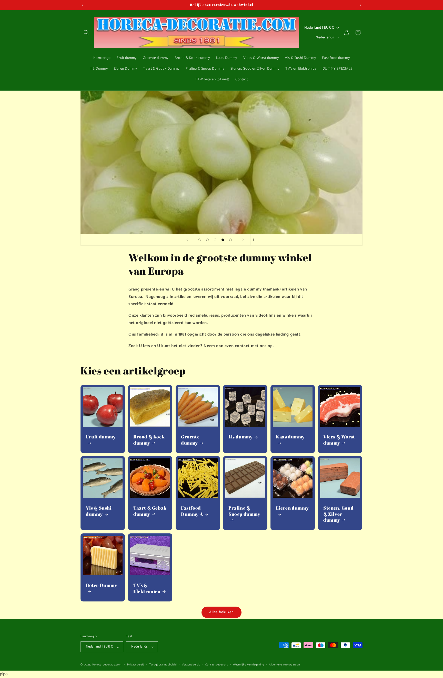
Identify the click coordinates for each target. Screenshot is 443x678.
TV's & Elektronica (146, 588)
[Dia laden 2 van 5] (207, 240)
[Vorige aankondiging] (82, 5)
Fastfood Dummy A (192, 511)
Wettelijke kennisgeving (248, 665)
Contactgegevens (216, 665)
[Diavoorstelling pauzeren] (255, 239)
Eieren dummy (292, 508)
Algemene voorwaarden (284, 665)
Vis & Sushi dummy (99, 511)
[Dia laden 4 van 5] (223, 240)
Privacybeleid (135, 665)
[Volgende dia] (243, 239)
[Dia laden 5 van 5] (230, 240)
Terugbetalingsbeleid (163, 665)
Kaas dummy (290, 437)
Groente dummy (190, 440)
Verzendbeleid (191, 665)
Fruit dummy (101, 437)
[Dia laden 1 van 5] (200, 240)
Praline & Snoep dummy (244, 511)
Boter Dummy (101, 585)
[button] (86, 32)
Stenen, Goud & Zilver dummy (338, 514)
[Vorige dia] (187, 239)
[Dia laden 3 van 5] (215, 240)
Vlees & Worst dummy (339, 440)
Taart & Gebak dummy (150, 511)
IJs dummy (240, 437)
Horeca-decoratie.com (107, 665)
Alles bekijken (221, 612)
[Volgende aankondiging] (360, 5)
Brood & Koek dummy (149, 440)
